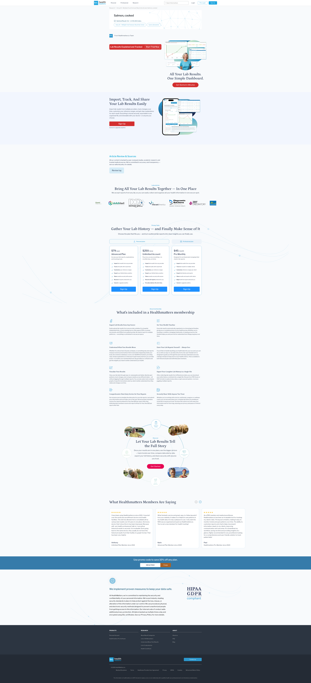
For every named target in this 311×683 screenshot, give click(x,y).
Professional (124, 3)
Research (135, 3)
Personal (113, 3)
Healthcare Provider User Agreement (148, 670)
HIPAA (172, 670)
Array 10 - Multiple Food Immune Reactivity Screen (130, 25)
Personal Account (114, 635)
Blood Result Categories (148, 635)
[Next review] (200, 501)
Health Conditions (146, 648)
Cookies (180, 670)
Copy (166, 565)
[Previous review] (196, 501)
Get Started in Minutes (185, 85)
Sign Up (213, 3)
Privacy (165, 670)
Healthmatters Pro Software (117, 638)
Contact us (193, 659)
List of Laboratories (146, 645)
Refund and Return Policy (193, 670)
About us (175, 635)
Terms (132, 670)
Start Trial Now (152, 47)
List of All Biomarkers (147, 638)
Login (193, 3)
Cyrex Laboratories (154, 25)
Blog (174, 642)
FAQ (174, 638)
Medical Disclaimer (121, 670)
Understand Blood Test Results (150, 642)
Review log (116, 170)
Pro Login (203, 3)
